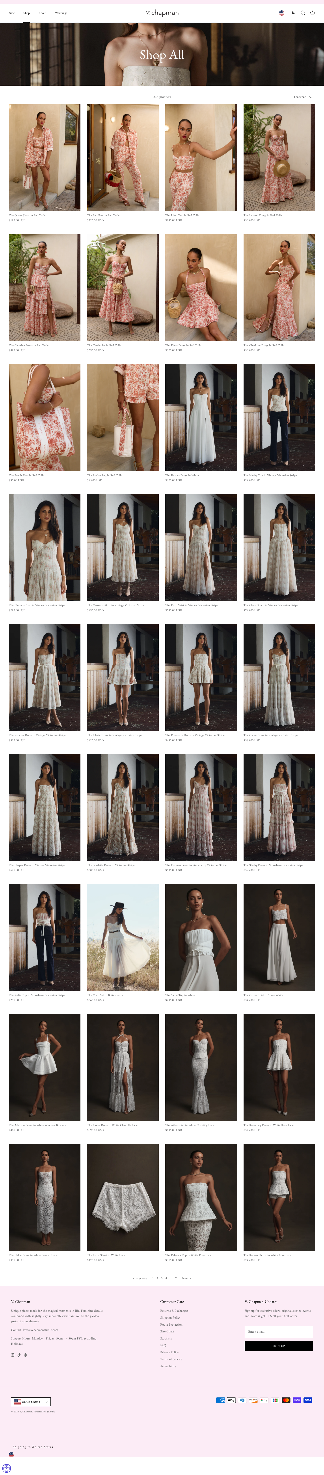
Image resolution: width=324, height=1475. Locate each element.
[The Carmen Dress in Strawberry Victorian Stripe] (201, 807)
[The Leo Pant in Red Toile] (123, 157)
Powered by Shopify (44, 1412)
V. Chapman (26, 1412)
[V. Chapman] (162, 13)
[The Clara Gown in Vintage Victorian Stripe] (279, 547)
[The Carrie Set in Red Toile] (123, 287)
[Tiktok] (19, 1355)
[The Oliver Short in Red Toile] (44, 157)
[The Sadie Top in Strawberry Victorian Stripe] (44, 937)
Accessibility (168, 1366)
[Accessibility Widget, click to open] (6, 1468)
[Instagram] (12, 1355)
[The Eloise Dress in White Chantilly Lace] (123, 1067)
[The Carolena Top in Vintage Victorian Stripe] (44, 547)
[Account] (292, 13)
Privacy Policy (169, 1353)
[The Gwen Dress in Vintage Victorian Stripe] (279, 677)
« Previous (140, 1279)
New (12, 13)
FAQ (163, 1346)
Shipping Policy (170, 1318)
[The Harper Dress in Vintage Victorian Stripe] (44, 807)
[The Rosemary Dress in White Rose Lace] (279, 1067)
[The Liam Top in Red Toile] (201, 157)
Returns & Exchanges (174, 1311)
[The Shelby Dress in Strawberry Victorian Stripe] (279, 807)
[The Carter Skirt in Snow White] (279, 937)
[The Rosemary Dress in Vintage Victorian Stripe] (201, 677)
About (42, 13)
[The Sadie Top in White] (201, 937)
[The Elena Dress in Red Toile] (201, 287)
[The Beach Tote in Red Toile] (44, 417)
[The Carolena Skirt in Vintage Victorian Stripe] (123, 547)
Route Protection (171, 1325)
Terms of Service (171, 1359)
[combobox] (31, 1401)
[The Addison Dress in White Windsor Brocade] (44, 1067)
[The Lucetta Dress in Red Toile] (279, 157)
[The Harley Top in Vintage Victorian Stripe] (279, 417)
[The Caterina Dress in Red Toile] (44, 287)
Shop (26, 13)
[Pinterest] (25, 1355)
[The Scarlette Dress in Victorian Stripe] (123, 807)
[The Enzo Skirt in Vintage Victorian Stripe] (201, 547)
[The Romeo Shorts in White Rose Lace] (279, 1197)
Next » (186, 1279)
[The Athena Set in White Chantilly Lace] (201, 1067)
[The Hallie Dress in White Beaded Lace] (44, 1197)
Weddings (61, 13)
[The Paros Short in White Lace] (123, 1197)
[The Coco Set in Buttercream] (123, 937)
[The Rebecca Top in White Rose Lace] (201, 1197)
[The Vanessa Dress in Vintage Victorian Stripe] (44, 677)
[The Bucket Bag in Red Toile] (123, 417)
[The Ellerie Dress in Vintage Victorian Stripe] (123, 677)
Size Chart (167, 1332)
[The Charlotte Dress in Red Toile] (279, 287)
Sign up (279, 1346)
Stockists (166, 1339)
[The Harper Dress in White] (201, 417)
